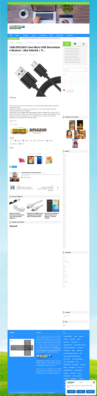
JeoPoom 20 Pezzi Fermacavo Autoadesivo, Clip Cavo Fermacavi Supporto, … (16, 215)
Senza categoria (64, 277)
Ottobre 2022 (64, 190)
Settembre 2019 (64, 246)
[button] (94, 382)
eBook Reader (64, 266)
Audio (78, 339)
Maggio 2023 (64, 179)
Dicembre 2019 (64, 243)
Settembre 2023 (64, 173)
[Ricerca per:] (80, 38)
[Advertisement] (63, 28)
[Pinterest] (73, 3)
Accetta (71, 391)
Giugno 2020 (64, 234)
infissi (65, 367)
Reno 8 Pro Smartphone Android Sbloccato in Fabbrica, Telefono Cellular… (52, 215)
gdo (77, 362)
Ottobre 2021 (64, 209)
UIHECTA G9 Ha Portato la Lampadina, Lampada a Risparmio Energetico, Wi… (73, 59)
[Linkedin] (82, 3)
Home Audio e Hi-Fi (65, 271)
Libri (51, 35)
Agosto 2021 (64, 212)
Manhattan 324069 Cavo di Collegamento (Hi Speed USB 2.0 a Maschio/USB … (35, 214)
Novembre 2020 (64, 226)
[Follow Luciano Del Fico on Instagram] (26, 177)
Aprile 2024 (64, 162)
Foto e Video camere (69, 362)
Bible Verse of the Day (80, 345)
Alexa (75, 336)
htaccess (82, 364)
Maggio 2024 (64, 160)
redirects (66, 378)
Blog (33, 35)
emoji (73, 350)
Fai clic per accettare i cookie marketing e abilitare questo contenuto (22, 347)
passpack (66, 373)
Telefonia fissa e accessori (65, 282)
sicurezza (81, 378)
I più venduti (43, 35)
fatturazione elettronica (70, 353)
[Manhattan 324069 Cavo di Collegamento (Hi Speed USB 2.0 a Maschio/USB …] (35, 206)
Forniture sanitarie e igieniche (72, 356)
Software (64, 279)
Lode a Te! (65, 316)
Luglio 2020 (64, 232)
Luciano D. (11, 336)
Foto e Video (64, 268)
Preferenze (90, 391)
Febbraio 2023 (64, 184)
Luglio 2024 (64, 157)
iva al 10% (80, 367)
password (73, 373)
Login (17, 35)
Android (63, 255)
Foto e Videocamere (77, 359)
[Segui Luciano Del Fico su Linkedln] (28, 177)
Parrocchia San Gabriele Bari (67, 315)
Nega (81, 391)
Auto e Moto (64, 257)
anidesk (66, 339)
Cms (63, 263)
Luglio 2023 (64, 176)
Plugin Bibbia (67, 376)
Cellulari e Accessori (65, 260)
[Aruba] (85, 3)
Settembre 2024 (64, 154)
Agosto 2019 (64, 248)
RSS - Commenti (64, 325)
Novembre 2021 (64, 207)
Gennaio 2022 (64, 204)
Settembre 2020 (64, 229)
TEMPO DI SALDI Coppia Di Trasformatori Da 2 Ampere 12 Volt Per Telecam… (72, 62)
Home (10, 35)
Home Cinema (67, 364)
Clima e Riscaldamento (69, 347)
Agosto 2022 (64, 193)
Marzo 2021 (64, 220)
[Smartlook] (88, 3)
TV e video (64, 285)
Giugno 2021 (64, 215)
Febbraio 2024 (64, 165)
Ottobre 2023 (64, 171)
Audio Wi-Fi (66, 342)
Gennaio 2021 (64, 223)
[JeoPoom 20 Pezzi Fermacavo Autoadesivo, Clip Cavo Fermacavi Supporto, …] (17, 206)
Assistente (72, 339)
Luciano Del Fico (24, 54)
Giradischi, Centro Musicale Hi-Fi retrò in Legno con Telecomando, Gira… (72, 54)
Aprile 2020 (64, 237)
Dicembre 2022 (64, 187)
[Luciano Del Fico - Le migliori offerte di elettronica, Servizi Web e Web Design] (48, 22)
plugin (79, 373)
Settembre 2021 (64, 210)
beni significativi (68, 345)
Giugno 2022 (64, 196)
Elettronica (67, 350)
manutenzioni (78, 370)
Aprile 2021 (64, 218)
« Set (63, 86)
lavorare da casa (68, 370)
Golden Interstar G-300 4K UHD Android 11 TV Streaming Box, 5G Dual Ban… (72, 57)
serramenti (74, 378)
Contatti (70, 35)
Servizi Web (59, 35)
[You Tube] (76, 3)
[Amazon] (70, 3)
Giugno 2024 (64, 159)
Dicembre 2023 (64, 168)
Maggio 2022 (64, 198)
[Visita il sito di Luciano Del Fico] (22, 177)
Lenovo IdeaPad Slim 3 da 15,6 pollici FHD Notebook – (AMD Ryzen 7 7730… (72, 48)
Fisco (80, 353)
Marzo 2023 (64, 182)
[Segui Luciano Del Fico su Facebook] (24, 177)
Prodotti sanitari (77, 376)
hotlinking (75, 364)
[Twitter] (67, 3)
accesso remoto (68, 336)
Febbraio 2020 (64, 240)
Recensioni (64, 274)
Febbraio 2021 (64, 221)
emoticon (79, 350)
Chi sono (25, 35)
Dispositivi (64, 265)
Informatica (32, 54)
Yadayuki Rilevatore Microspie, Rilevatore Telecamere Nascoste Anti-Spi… (72, 51)
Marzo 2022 (64, 201)
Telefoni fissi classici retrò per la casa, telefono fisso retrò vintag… (71, 56)
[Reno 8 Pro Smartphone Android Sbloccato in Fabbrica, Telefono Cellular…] (53, 206)
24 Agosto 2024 (14, 54)
